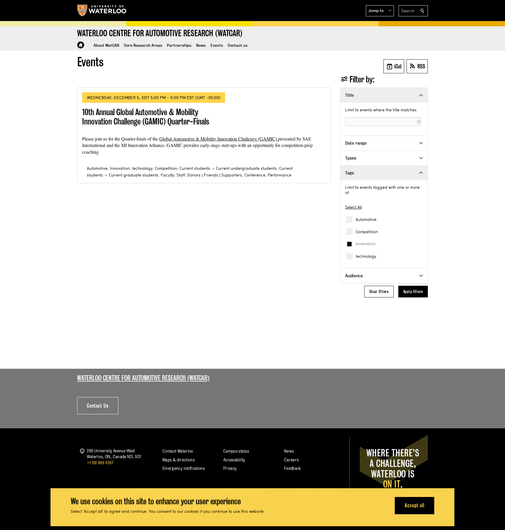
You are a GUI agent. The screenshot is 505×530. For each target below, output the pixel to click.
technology (366, 256)
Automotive (366, 219)
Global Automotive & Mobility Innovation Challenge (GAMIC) (218, 139)
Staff (181, 175)
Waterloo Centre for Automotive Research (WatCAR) (143, 378)
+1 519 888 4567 (100, 462)
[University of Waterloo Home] (102, 10)
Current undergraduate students (246, 168)
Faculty (167, 175)
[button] (380, 11)
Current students (194, 168)
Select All (353, 207)
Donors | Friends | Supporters (214, 175)
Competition (367, 231)
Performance (279, 175)
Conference (254, 175)
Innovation (366, 243)
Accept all (414, 505)
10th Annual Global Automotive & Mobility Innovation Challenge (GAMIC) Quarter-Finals (145, 117)
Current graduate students (133, 175)
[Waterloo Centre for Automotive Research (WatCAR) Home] (80, 45)
